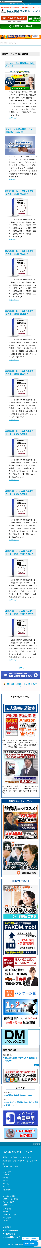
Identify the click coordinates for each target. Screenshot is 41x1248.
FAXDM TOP (4, 43)
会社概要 (5, 1212)
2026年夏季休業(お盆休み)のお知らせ (18, 1095)
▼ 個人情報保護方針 (10, 1230)
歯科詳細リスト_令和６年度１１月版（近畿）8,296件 (19, 432)
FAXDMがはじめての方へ (11, 1199)
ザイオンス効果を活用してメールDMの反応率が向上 (20, 130)
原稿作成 (5, 1181)
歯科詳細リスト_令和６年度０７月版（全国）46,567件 (19, 252)
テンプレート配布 (8, 1202)
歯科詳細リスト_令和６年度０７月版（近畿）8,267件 (19, 492)
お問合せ (5, 1221)
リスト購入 (6, 1184)
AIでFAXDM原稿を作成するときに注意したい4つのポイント (20, 1059)
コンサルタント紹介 (9, 1215)
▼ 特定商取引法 (9, 1234)
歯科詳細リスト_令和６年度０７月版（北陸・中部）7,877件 (19, 612)
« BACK (20, 668)
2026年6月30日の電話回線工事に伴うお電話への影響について (20, 1103)
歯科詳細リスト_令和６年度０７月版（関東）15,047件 (19, 372)
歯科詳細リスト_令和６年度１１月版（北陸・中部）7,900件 (19, 552)
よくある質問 (7, 1218)
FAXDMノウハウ (8, 1205)
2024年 (11, 43)
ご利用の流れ (7, 1190)
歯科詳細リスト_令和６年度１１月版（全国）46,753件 (19, 192)
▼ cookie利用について (11, 1237)
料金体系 (5, 1178)
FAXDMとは (7, 1175)
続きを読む (14, 118)
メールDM (6, 1187)
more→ (36, 1065)
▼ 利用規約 (7, 1227)
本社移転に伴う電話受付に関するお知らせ (20, 64)
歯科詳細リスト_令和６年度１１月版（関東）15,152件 (19, 312)
